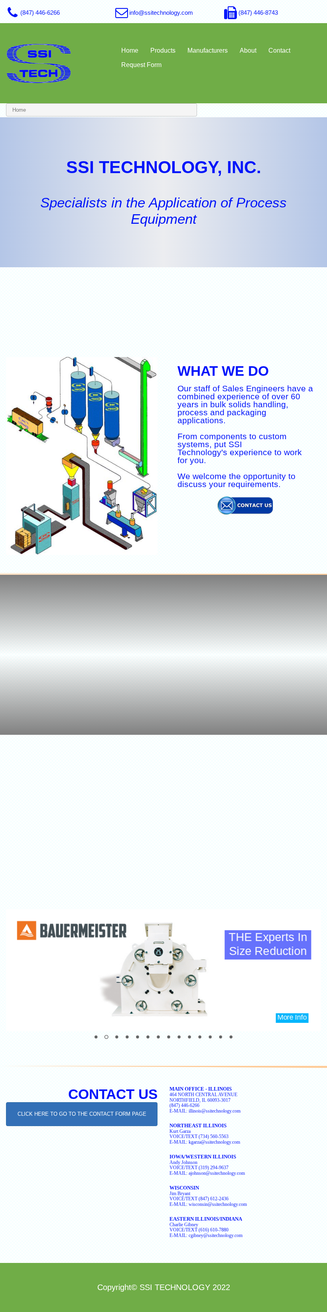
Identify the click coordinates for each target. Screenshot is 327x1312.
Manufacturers (207, 50)
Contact (279, 50)
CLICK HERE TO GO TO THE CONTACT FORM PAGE (82, 1114)
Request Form (141, 64)
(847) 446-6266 (40, 12)
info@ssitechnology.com (161, 12)
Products (162, 50)
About (248, 50)
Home (129, 50)
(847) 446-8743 (258, 12)
